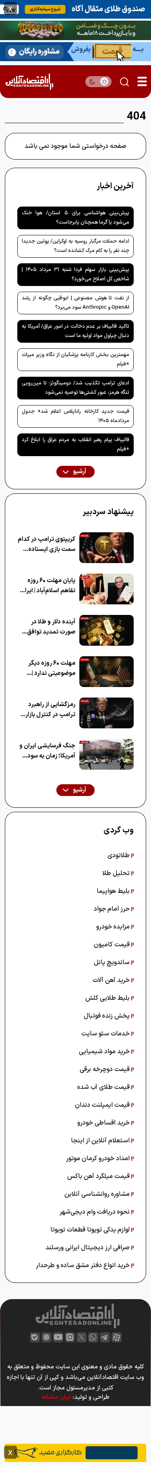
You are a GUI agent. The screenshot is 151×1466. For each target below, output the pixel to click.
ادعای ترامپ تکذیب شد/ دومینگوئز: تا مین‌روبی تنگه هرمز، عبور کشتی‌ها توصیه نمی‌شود (75, 388)
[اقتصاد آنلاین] (29, 81)
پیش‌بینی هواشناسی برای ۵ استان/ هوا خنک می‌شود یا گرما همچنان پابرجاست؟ (75, 217)
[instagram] (70, 1337)
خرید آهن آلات (112, 980)
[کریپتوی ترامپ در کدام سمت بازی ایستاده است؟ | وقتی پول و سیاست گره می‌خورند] (106, 547)
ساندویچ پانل (112, 962)
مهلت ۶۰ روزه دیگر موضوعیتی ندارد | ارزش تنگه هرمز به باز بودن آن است (48, 669)
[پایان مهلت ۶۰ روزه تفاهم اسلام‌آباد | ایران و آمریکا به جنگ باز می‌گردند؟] (106, 589)
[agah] (75, 8)
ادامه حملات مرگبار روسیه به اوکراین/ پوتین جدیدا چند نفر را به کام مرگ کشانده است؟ (75, 246)
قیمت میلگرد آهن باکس (99, 1176)
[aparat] (117, 1337)
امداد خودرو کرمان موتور (98, 1158)
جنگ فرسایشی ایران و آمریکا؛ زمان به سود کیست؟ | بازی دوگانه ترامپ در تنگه (47, 751)
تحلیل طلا (116, 873)
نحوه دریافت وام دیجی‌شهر (95, 1212)
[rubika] (46, 1337)
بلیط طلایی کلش (108, 998)
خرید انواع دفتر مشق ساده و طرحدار (83, 1265)
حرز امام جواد (112, 909)
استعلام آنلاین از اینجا (101, 1141)
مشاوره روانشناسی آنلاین (97, 1194)
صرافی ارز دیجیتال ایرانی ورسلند (88, 1248)
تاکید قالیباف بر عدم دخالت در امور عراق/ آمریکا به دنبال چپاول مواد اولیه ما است (75, 331)
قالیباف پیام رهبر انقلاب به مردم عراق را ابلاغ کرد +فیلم (75, 444)
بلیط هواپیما (114, 891)
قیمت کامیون (112, 945)
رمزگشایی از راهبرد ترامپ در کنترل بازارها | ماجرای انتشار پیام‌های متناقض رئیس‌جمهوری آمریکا (46, 710)
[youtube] (58, 1337)
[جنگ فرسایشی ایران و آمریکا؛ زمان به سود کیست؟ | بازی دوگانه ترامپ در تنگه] (106, 754)
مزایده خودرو (113, 927)
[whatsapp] (93, 1337)
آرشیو (79, 471)
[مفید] (75, 1452)
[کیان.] (75, 51)
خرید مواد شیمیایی (105, 1051)
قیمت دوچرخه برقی (105, 1069)
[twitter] (82, 1337)
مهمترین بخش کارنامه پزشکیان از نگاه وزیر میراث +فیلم (75, 359)
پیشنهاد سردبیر (108, 512)
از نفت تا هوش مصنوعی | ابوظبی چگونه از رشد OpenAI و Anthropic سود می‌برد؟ (75, 303)
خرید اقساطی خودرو (104, 1123)
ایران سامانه (56, 1397)
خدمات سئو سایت (106, 1034)
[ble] (35, 1337)
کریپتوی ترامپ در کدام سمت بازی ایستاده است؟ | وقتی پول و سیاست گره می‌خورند (46, 545)
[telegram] (105, 1337)
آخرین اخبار (115, 186)
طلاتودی (119, 855)
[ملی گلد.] (75, 30)
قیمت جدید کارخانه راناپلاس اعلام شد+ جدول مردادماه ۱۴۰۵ (75, 416)
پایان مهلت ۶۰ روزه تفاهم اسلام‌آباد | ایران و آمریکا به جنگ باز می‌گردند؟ (48, 586)
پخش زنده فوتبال (107, 1016)
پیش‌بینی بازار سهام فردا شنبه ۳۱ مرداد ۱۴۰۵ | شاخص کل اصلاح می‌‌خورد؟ (75, 274)
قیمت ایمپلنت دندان (103, 1105)
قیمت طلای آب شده (104, 1087)
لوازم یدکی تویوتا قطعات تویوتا (90, 1230)
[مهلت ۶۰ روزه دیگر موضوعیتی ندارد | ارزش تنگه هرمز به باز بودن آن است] (106, 671)
